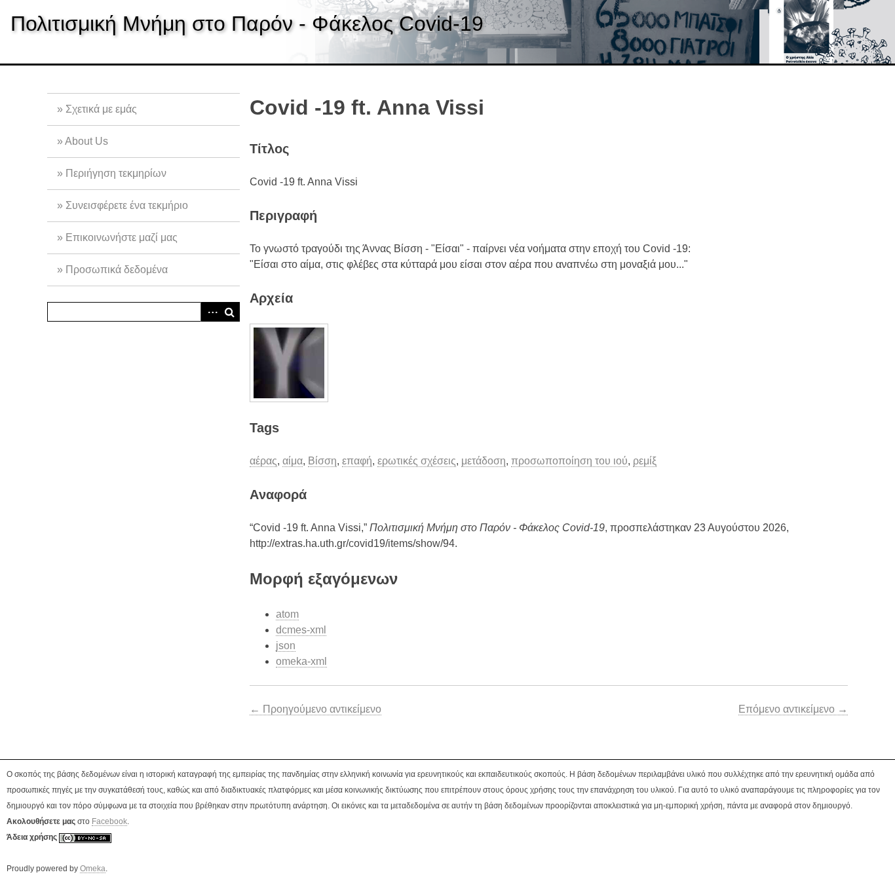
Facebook (109, 821)
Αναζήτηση (230, 312)
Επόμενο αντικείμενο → (793, 709)
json (285, 645)
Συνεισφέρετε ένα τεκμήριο (127, 205)
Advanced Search (210, 312)
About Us (86, 141)
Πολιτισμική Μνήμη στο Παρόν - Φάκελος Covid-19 (247, 23)
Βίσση (322, 460)
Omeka (92, 869)
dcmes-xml (301, 629)
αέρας (263, 460)
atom (287, 614)
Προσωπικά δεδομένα (117, 269)
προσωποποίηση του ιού (569, 460)
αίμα (292, 460)
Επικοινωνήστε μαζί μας (122, 237)
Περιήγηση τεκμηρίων (116, 173)
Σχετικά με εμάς (101, 109)
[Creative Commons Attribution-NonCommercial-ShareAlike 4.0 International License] (85, 837)
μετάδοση (483, 460)
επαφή (357, 460)
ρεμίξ (645, 460)
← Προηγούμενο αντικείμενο (315, 709)
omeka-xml (301, 661)
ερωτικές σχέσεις (416, 460)
